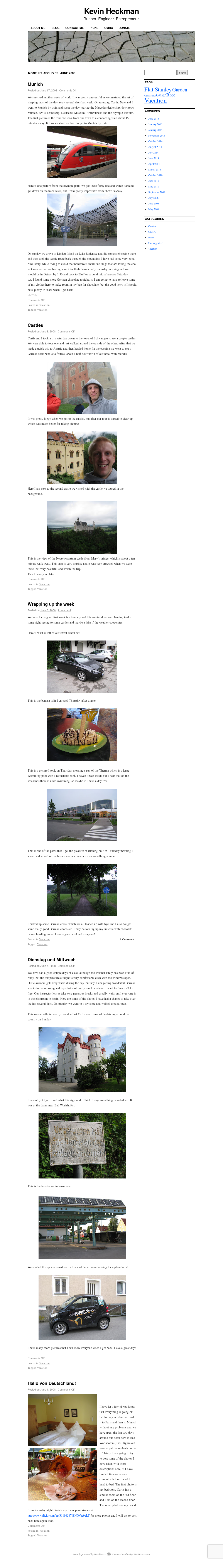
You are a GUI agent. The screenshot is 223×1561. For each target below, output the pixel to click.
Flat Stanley (158, 89)
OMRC (108, 28)
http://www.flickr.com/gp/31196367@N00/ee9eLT (59, 1515)
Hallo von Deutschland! (52, 1383)
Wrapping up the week (51, 604)
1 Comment (127, 939)
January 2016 (155, 124)
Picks (94, 28)
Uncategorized (155, 243)
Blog (55, 28)
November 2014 (156, 135)
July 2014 (153, 152)
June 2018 (153, 118)
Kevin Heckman (111, 10)
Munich (35, 84)
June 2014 (153, 158)
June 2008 (153, 203)
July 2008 (153, 197)
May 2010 (153, 186)
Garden (179, 89)
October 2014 (155, 141)
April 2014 (154, 163)
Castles (35, 325)
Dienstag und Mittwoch (52, 959)
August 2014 (155, 146)
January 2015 (155, 129)
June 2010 (153, 180)
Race (170, 94)
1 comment (64, 610)
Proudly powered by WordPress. (89, 1554)
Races (151, 237)
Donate (124, 28)
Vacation (44, 305)
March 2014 (154, 169)
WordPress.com (141, 1554)
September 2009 (156, 192)
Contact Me (74, 28)
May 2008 (153, 209)
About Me (38, 28)
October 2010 (155, 175)
